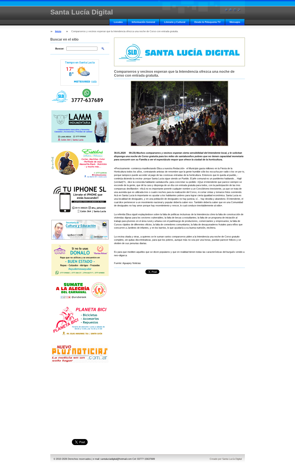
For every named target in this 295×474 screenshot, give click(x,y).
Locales (118, 22)
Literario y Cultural (174, 22)
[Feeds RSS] (239, 10)
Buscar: (59, 48)
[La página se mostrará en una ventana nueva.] (179, 113)
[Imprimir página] (235, 10)
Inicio (58, 31)
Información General (143, 22)
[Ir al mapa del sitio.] (230, 10)
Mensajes (235, 22)
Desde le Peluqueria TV (207, 22)
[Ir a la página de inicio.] (226, 10)
